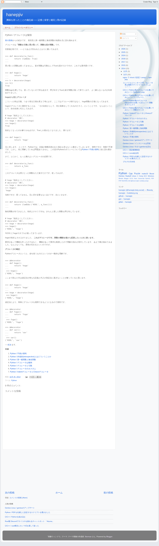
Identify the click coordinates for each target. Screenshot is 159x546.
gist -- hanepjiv (124, 199)
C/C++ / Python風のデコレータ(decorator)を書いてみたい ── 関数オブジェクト (138, 102)
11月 (125, 75)
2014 (123, 68)
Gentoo (121, 176)
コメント (125, 38)
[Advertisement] (59, 470)
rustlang (142, 181)
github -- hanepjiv (125, 196)
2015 (123, 65)
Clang (141, 176)
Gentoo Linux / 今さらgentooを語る (137, 147)
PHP (120, 181)
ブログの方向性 (129, 162)
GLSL (131, 178)
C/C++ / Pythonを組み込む (15, 517)
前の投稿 (9, 40)
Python (14, 380)
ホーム (7, 27)
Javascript (141, 178)
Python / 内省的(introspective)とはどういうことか (30, 357)
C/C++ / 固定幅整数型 (131, 150)
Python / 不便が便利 (90, 149)
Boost (152, 174)
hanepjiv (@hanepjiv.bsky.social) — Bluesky (136, 190)
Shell (123, 181)
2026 (123, 49)
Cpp (131, 173)
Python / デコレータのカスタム (23, 369)
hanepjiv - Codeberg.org (128, 193)
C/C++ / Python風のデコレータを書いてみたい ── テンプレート (138, 96)
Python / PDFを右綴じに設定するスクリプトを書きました (27, 512)
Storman (88, 537)
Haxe (135, 178)
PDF (152, 178)
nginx (137, 181)
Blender (121, 178)
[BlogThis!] (33, 377)
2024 (123, 55)
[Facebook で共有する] (38, 377)
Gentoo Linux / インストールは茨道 (137, 143)
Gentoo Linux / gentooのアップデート (20, 508)
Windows (151, 176)
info (129, 181)
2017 (123, 62)
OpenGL (147, 178)
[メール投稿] (26, 377)
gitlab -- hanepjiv (125, 202)
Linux (134, 176)
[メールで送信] (30, 377)
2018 (123, 59)
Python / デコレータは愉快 (21, 363)
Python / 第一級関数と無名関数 (23, 360)
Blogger (126, 178)
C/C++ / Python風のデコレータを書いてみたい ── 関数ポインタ (138, 109)
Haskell (128, 176)
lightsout (133, 181)
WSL (126, 181)
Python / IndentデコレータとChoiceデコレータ (29, 372)
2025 (123, 52)
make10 (145, 174)
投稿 (124, 34)
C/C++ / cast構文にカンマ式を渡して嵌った (22, 526)
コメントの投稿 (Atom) (18, 498)
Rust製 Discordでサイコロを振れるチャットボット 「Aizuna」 (29, 521)
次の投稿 (9, 492)
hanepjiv (14, 14)
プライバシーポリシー (23, 27)
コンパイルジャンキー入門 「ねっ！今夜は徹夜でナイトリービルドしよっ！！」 (138, 85)
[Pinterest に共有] (40, 377)
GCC (145, 176)
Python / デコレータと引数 (21, 366)
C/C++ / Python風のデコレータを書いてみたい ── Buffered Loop (138, 91)
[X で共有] (35, 377)
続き (10, 345)
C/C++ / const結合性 (131, 153)
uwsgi (146, 181)
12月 (125, 71)
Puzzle (137, 173)
